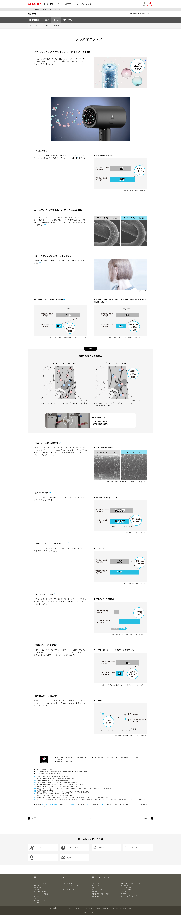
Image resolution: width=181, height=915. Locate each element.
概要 (34, 818)
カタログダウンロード (135, 14)
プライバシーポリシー (79, 908)
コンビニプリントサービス (70, 885)
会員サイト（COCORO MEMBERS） (130, 883)
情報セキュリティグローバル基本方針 (112, 908)
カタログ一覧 (125, 885)
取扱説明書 (95, 887)
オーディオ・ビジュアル (41, 883)
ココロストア (96, 896)
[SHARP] (34, 4)
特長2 (146, 818)
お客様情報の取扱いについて (93, 908)
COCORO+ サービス (68, 883)
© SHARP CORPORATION (90, 913)
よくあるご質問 (96, 885)
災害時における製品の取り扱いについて (103, 894)
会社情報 (52, 908)
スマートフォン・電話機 (41, 894)
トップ (29, 9)
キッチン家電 (37, 887)
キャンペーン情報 (126, 889)
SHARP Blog (124, 894)
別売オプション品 (97, 889)
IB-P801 (45, 9)
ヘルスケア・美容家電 (40, 892)
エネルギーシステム (39, 900)
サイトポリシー (68, 908)
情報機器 (36, 896)
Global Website (127, 908)
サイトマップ (59, 908)
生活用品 (36, 902)
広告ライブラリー (126, 892)
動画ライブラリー (148, 14)
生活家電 (36, 889)
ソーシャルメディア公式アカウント (131, 896)
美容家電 (36, 9)
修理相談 (94, 892)
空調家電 (36, 885)
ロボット (36, 898)
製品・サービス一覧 (68, 889)
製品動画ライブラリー (127, 887)
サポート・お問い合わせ (99, 883)
